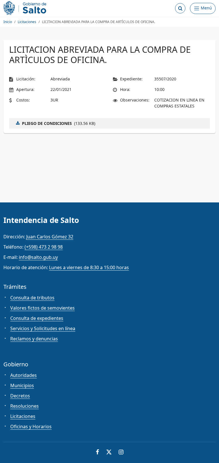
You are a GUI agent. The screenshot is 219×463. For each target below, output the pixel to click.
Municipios (22, 385)
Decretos (20, 396)
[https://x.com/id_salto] (109, 452)
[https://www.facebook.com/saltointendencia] (97, 452)
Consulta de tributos (32, 298)
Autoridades (23, 375)
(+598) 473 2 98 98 (44, 247)
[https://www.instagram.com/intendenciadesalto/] (121, 452)
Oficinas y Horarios (31, 426)
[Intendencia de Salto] (25, 8)
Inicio (7, 21)
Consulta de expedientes (36, 318)
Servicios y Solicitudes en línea (42, 328)
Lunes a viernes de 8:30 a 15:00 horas (89, 267)
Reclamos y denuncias (34, 339)
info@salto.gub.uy (38, 257)
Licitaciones (27, 21)
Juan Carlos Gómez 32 (49, 236)
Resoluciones (24, 406)
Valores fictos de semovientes (42, 308)
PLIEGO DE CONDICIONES (47, 123)
